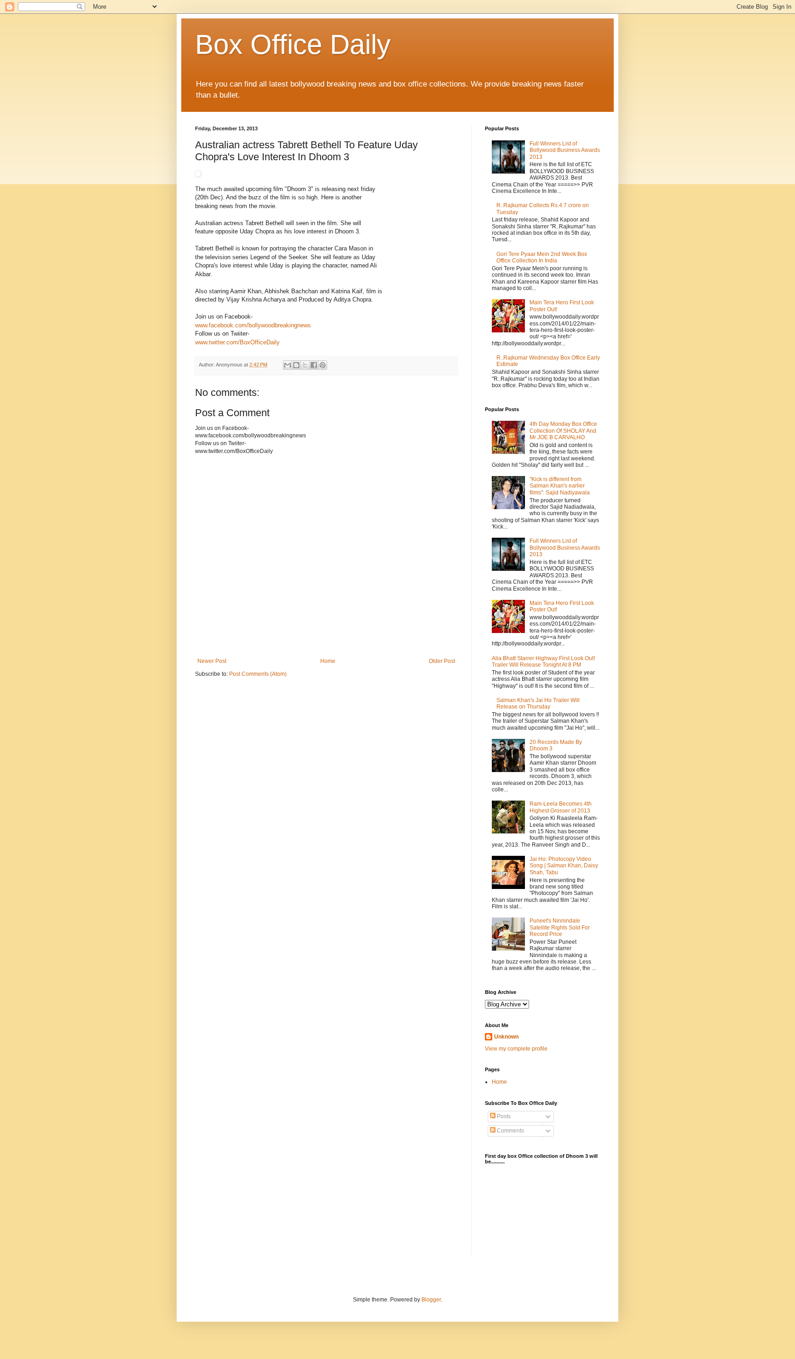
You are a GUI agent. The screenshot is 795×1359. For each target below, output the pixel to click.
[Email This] (287, 365)
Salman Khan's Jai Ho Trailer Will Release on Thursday (538, 703)
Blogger (431, 1299)
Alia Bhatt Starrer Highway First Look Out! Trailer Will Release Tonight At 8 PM (543, 661)
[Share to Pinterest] (322, 365)
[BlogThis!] (296, 365)
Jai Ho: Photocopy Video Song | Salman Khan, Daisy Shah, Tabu (564, 866)
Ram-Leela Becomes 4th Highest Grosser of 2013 (561, 807)
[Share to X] (305, 365)
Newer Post (211, 661)
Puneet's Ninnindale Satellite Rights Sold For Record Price (560, 927)
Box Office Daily (293, 44)
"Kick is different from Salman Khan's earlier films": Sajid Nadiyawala (560, 486)
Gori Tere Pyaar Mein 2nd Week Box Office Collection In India (541, 257)
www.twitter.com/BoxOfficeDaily (237, 342)
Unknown (506, 1037)
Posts (503, 1116)
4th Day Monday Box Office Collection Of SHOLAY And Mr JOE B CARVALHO (563, 431)
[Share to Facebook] (313, 365)
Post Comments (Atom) (258, 674)
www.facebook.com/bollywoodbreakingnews (253, 325)
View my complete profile (516, 1048)
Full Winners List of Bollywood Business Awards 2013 (565, 150)
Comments (509, 1130)
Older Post (442, 661)
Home (327, 661)
